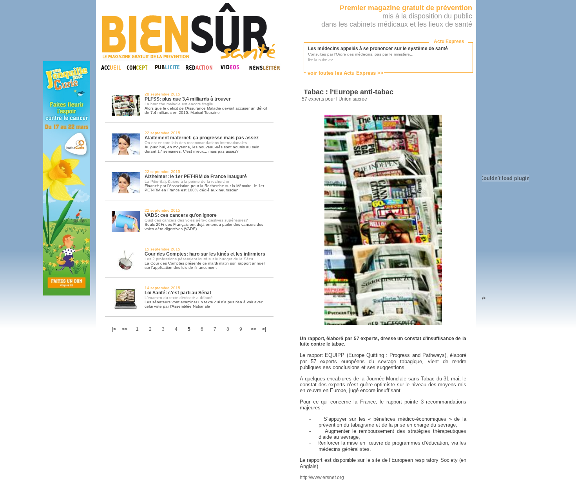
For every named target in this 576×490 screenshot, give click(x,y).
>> (253, 329)
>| (264, 329)
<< (124, 329)
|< (114, 329)
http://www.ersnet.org (322, 477)
